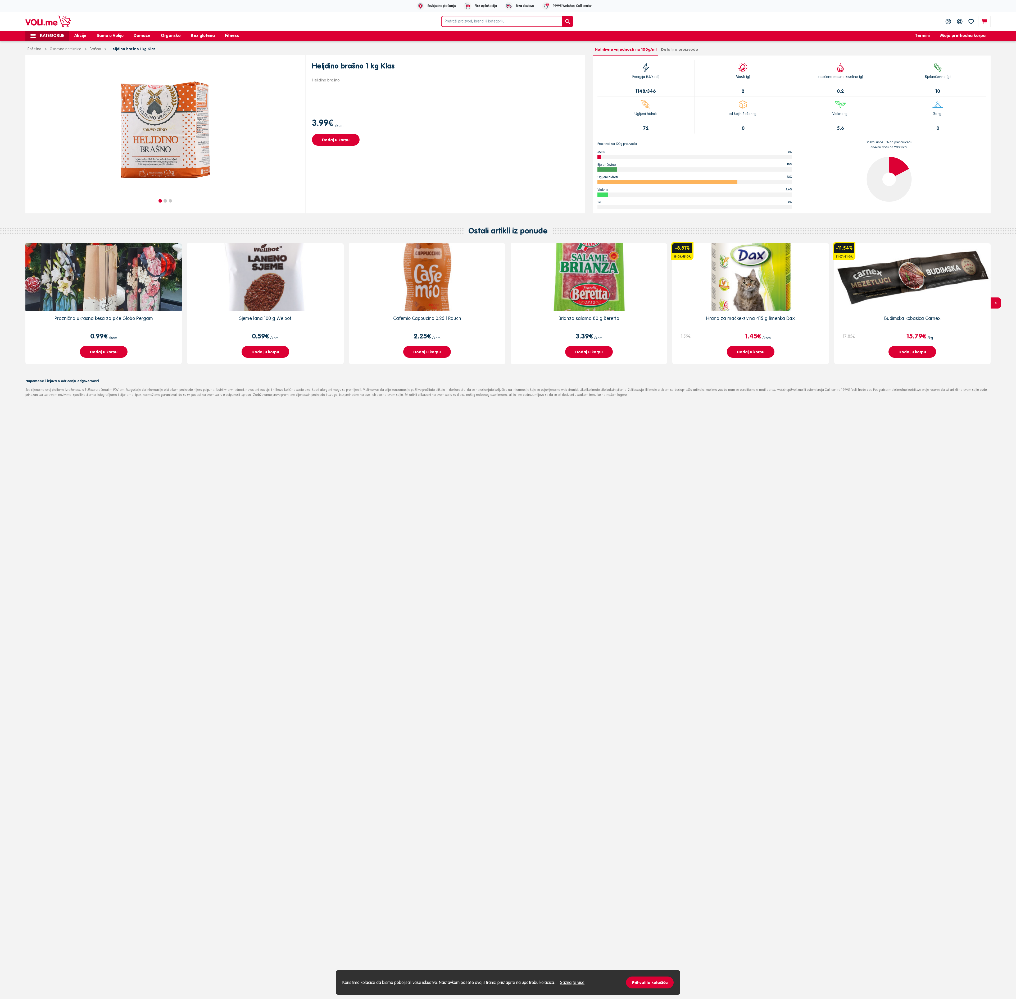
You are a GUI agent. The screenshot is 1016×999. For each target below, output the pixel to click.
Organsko (171, 35)
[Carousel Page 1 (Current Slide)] (160, 201)
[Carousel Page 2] (165, 201)
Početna (34, 49)
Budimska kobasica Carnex (912, 318)
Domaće (142, 35)
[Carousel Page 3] (170, 201)
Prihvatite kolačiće (650, 982)
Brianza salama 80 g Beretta (589, 318)
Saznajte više (572, 982)
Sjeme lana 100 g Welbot (265, 318)
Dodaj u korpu (336, 140)
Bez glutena (203, 35)
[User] (959, 21)
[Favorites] (971, 21)
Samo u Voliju (110, 35)
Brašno (95, 49)
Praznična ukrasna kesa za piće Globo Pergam (104, 318)
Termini (922, 35)
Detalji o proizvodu (679, 49)
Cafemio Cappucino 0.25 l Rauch (427, 318)
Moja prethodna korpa (963, 35)
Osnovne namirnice (65, 49)
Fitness (232, 35)
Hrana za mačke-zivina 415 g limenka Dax (750, 318)
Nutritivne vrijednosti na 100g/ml (626, 49)
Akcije (80, 35)
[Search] (567, 21)
